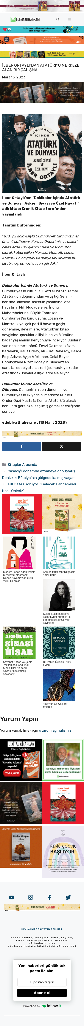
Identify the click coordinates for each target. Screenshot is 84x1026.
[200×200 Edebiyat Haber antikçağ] (21, 823)
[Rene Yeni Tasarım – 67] (63, 877)
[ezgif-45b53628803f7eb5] (42, 32)
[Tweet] (61, 446)
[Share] (21, 446)
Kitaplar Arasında (22, 464)
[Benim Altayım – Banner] (21, 866)
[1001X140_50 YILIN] (42, 10)
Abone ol (42, 993)
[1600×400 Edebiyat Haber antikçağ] (42, 102)
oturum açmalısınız (55, 730)
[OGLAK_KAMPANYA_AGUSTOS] (22, 533)
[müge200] (21, 779)
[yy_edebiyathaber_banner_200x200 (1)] (62, 533)
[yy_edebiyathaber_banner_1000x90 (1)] (42, 436)
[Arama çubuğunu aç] (58, 19)
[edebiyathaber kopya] (42, 42)
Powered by (31, 1006)
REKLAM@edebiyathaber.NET (42, 929)
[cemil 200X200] (63, 779)
